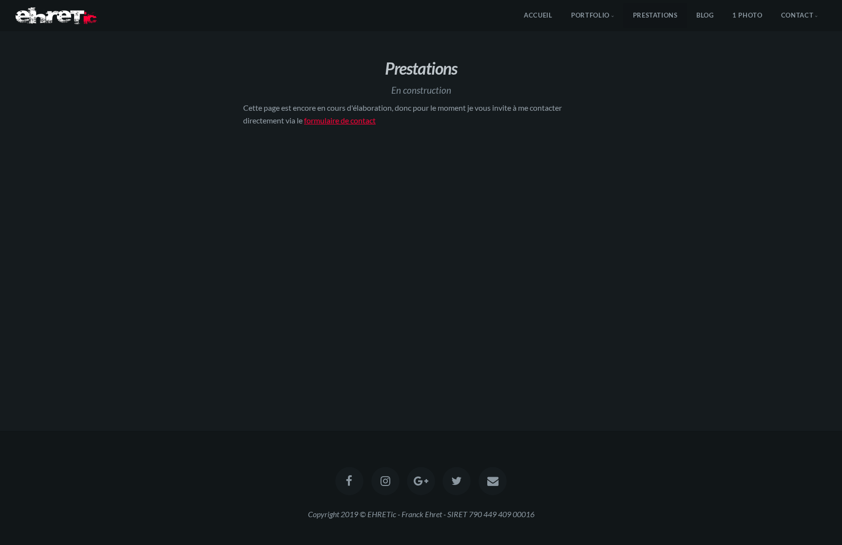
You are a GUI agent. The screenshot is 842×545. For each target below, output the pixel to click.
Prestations (655, 15)
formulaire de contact (340, 120)
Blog (705, 15)
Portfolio (590, 15)
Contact (797, 15)
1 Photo (747, 15)
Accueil (538, 15)
